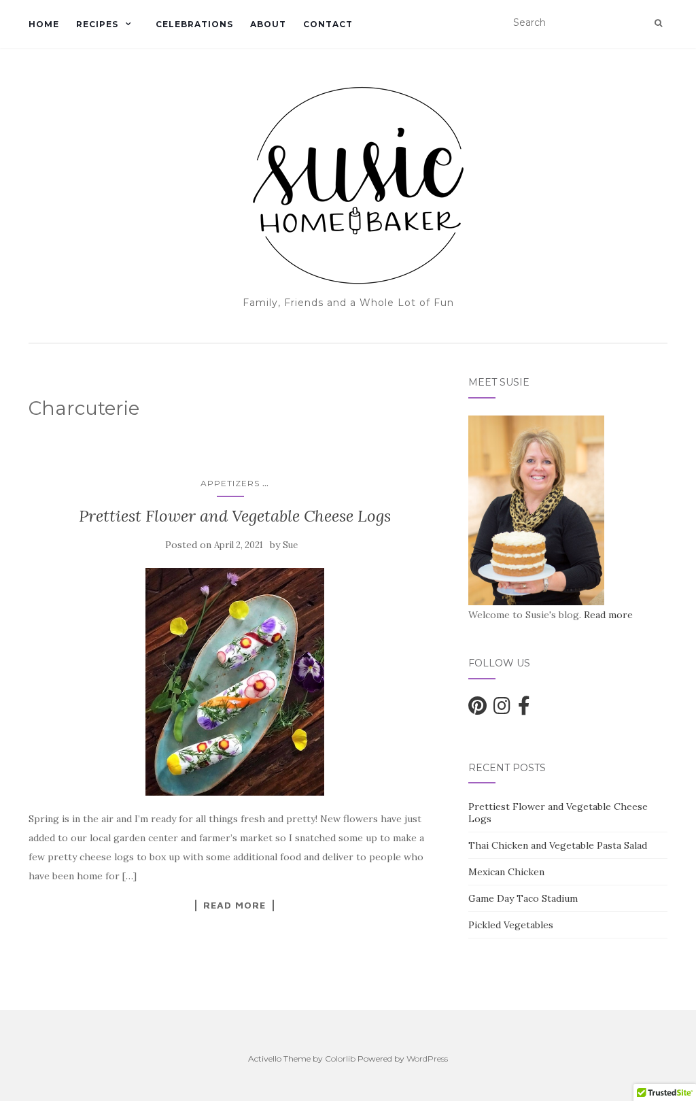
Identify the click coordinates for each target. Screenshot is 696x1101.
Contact (328, 24)
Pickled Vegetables (510, 925)
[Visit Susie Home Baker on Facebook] (524, 709)
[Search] (658, 23)
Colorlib (340, 1058)
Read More (234, 905)
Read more (608, 615)
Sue (290, 545)
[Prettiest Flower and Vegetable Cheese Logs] (235, 682)
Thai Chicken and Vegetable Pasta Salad (557, 845)
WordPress (427, 1058)
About (268, 24)
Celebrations (194, 24)
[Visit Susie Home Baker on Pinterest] (477, 709)
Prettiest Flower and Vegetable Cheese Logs (235, 515)
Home (44, 24)
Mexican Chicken (506, 872)
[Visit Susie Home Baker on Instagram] (501, 709)
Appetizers (230, 483)
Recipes (97, 24)
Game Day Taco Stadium (523, 898)
